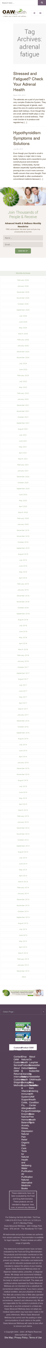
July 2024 (23, 363)
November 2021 (23, 411)
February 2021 (23, 465)
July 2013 (23, 929)
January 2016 (23, 762)
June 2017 (23, 691)
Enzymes (25, 1113)
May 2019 (23, 572)
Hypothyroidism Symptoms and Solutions (27, 138)
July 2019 (23, 560)
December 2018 (23, 596)
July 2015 (23, 786)
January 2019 (23, 590)
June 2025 (23, 322)
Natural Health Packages (25, 1079)
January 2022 (23, 399)
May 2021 (23, 447)
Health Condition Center (33, 1102)
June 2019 (23, 566)
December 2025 (23, 292)
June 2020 (23, 494)
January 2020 (23, 524)
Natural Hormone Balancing (25, 1119)
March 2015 (23, 810)
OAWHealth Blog (33, 1081)
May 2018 (23, 637)
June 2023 (23, 369)
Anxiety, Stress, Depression (25, 1128)
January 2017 (23, 715)
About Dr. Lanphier (33, 1059)
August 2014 (23, 852)
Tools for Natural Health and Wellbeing (25, 1158)
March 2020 (23, 512)
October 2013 (23, 911)
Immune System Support (25, 1096)
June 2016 (23, 750)
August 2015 (23, 780)
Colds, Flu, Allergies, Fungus (25, 1106)
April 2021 (23, 453)
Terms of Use (35, 1337)
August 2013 (23, 923)
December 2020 (23, 476)
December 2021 (23, 405)
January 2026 (23, 286)
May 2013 (23, 941)
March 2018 (23, 649)
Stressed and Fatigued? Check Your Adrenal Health (28, 81)
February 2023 (23, 375)
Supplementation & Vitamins (25, 1088)
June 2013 (23, 935)
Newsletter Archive (33, 1066)
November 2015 (23, 774)
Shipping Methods (17, 1083)
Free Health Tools (32, 1119)
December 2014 (23, 828)
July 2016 (23, 744)
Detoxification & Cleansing (25, 1071)
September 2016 (23, 733)
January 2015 (23, 822)
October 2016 (23, 727)
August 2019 (23, 554)
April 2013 (23, 947)
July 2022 (23, 381)
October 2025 (23, 304)
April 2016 (23, 756)
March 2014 (23, 881)
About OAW (17, 1069)
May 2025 (23, 328)
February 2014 (23, 887)
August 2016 (23, 738)
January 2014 (23, 893)
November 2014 (23, 834)
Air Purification (25, 1175)
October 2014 (23, 840)
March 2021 (23, 459)
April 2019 (23, 578)
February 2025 (23, 339)
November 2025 (23, 298)
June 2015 (23, 792)
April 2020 (23, 506)
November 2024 (23, 357)
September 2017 (23, 673)
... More (23, 977)
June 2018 (23, 631)
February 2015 (23, 816)
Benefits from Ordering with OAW (33, 1091)
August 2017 (23, 679)
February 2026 (23, 280)
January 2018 (23, 661)
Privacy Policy (21, 1337)
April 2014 (23, 875)
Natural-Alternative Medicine (25, 1182)
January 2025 (23, 345)
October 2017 (23, 667)
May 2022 (23, 387)
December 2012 (23, 971)
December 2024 (23, 351)
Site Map (8, 1337)
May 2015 (23, 798)
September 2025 (23, 310)
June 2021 (23, 441)
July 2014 (23, 858)
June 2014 (23, 864)
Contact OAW (17, 1058)
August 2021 (23, 429)
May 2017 (23, 697)
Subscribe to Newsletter (33, 1073)
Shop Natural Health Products (25, 1061)
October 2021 (23, 417)
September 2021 (23, 423)
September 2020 (23, 488)
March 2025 (23, 334)
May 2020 (23, 500)
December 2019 (23, 530)
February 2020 (23, 518)
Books (24, 1188)
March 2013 (23, 953)
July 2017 (23, 685)
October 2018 (23, 607)
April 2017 (23, 703)
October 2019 (23, 542)
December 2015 (23, 768)
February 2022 (23, 393)
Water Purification (25, 1169)
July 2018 (23, 625)
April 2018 (23, 643)
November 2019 (23, 536)
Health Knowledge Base (33, 1111)
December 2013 (23, 899)
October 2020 (23, 482)
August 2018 (23, 619)
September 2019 (23, 548)
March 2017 (23, 709)
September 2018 (23, 613)
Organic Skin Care (25, 1145)
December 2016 (23, 721)
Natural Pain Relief (25, 1136)
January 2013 (23, 965)
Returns (17, 1073)
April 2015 (23, 804)
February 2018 (23, 655)
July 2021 (23, 435)
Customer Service (17, 1064)
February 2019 (23, 584)
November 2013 (23, 905)
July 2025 (23, 316)
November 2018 (23, 602)
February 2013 (23, 959)
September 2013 (23, 917)
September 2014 (23, 846)
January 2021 (23, 471)
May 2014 (23, 870)
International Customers (17, 1078)
